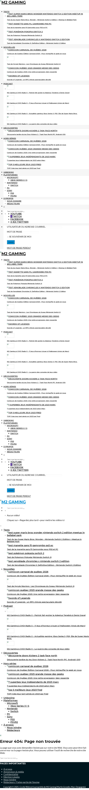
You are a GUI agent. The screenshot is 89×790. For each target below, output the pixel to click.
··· (4, 206)
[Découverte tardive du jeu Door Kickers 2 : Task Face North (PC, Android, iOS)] (32, 131)
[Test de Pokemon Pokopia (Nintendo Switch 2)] (25, 32)
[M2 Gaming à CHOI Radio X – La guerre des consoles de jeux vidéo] (10, 120)
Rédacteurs (13, 204)
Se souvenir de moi (20, 236)
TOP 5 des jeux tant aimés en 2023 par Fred (23, 168)
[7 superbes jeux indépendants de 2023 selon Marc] (31, 157)
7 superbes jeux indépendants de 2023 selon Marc (26, 160)
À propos (8, 198)
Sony (9, 190)
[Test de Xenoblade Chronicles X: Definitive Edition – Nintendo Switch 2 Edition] (38, 39)
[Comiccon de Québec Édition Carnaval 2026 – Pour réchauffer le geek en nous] (26, 50)
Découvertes (10, 128)
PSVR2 (13, 196)
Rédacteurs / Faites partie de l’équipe (21, 782)
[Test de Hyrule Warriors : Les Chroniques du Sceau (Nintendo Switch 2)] (10, 60)
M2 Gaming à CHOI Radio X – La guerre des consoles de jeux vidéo (32, 124)
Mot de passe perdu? (19, 247)
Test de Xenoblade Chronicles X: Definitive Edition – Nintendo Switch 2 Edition (36, 43)
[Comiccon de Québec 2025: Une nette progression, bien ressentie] (33, 68)
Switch (14, 185)
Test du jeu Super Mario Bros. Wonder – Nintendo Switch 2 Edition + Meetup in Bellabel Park (41, 20)
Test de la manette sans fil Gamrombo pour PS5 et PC (27, 27)
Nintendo (12, 183)
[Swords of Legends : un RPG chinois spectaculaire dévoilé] (18, 76)
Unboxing (8, 172)
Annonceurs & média (13, 771)
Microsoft (12, 177)
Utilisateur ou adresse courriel (26, 226)
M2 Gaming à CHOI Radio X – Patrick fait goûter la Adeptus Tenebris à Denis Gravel (38, 93)
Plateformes (10, 175)
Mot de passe (14, 231)
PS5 (12, 193)
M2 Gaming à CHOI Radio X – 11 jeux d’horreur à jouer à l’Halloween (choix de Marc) (38, 103)
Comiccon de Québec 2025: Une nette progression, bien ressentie (32, 72)
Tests (6, 12)
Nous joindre (14, 201)
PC (8, 188)
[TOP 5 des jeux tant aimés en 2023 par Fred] (24, 164)
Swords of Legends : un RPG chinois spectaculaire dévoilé (29, 80)
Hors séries (9, 138)
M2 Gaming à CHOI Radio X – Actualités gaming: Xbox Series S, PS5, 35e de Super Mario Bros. (42, 113)
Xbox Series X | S (18, 180)
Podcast (8, 84)
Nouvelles (9, 47)
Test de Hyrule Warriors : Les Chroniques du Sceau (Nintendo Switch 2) (34, 64)
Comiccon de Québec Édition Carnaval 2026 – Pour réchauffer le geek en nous (36, 54)
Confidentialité (10, 774)
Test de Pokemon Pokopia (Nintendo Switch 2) (24, 35)
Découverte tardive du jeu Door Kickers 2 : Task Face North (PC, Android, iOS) (36, 134)
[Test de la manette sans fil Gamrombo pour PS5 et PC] (29, 24)
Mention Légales (11, 777)
